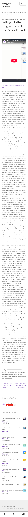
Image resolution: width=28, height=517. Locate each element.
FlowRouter (22, 372)
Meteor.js (4, 371)
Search (14, 514)
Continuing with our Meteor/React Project (7, 385)
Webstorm (9, 378)
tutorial (20, 376)
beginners (9, 372)
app (5, 372)
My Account (4, 514)
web (6, 378)
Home (5, 12)
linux (8, 374)
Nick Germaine (18, 374)
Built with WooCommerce (17, 508)
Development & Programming (14, 12)
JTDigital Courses (6, 5)
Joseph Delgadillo (20, 19)
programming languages (8, 376)
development (15, 372)
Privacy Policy (5, 508)
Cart (22, 513)
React (15, 376)
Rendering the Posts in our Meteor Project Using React (20, 385)
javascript (4, 374)
